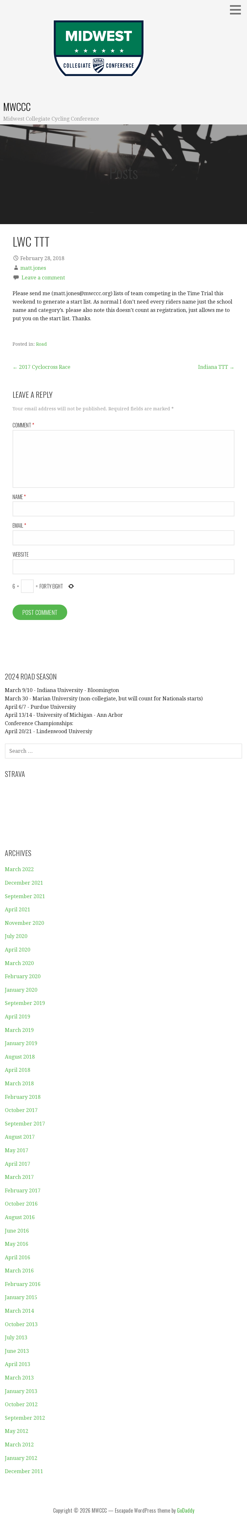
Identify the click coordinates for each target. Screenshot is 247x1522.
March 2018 (19, 1083)
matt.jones (33, 268)
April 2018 (17, 1070)
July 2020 (16, 936)
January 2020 (21, 990)
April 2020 (17, 950)
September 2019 (25, 1003)
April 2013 (17, 1364)
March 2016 (19, 1271)
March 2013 (19, 1378)
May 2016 (16, 1244)
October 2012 (21, 1404)
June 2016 (17, 1231)
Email (19, 525)
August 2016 (20, 1217)
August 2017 (20, 1137)
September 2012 (25, 1418)
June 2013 (17, 1351)
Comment (23, 425)
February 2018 (23, 1097)
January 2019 (21, 1043)
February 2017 (23, 1191)
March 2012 (19, 1445)
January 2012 (21, 1458)
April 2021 (17, 910)
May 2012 (16, 1431)
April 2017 (17, 1164)
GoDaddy (185, 1510)
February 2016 (23, 1284)
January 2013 (21, 1391)
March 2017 (19, 1177)
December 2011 (24, 1471)
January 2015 (21, 1297)
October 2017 (21, 1110)
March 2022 (19, 869)
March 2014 (19, 1311)
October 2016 (21, 1204)
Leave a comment (43, 278)
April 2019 (17, 1017)
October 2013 (21, 1324)
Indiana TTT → (216, 367)
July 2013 (16, 1338)
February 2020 (23, 976)
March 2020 (19, 963)
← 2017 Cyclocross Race (41, 367)
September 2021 (25, 896)
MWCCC (17, 106)
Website (21, 554)
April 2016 (17, 1257)
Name (19, 497)
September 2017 (25, 1124)
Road (41, 344)
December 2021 (24, 883)
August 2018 (20, 1057)
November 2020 (24, 923)
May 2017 (16, 1150)
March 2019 (19, 1030)
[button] (237, 9)
